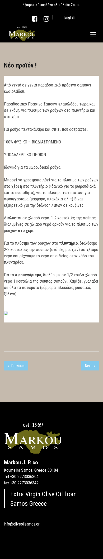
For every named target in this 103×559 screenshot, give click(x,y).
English (69, 17)
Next (88, 366)
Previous (18, 366)
